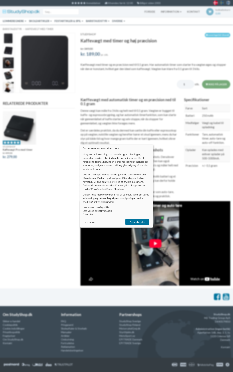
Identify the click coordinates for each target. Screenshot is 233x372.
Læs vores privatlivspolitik (97, 210)
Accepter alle (137, 221)
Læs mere (89, 221)
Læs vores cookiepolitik (96, 207)
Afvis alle (88, 214)
